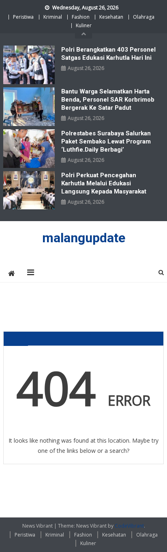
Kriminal (52, 16)
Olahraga (143, 16)
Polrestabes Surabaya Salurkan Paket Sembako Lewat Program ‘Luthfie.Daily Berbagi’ (106, 141)
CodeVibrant (129, 525)
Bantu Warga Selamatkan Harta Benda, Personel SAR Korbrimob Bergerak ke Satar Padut (107, 99)
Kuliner (84, 25)
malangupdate (83, 238)
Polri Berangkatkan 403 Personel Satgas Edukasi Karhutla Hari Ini (108, 53)
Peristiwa (23, 16)
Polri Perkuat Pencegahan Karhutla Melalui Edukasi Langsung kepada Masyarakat (103, 183)
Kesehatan (111, 16)
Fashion (81, 16)
